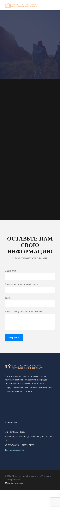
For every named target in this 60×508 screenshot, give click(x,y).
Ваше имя (10, 271)
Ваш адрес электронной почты (21, 284)
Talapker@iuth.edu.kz (14, 450)
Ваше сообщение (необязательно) (23, 311)
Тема (7, 298)
